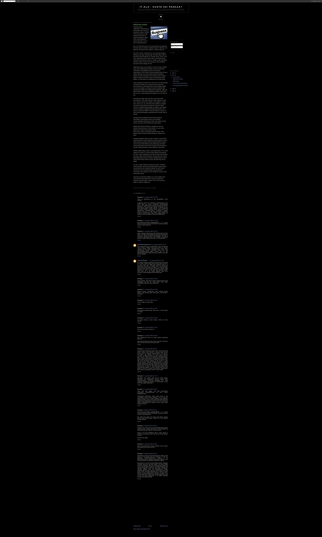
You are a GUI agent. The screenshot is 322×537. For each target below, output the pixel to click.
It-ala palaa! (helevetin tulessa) (180, 85)
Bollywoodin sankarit (178, 79)
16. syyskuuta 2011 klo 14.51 (150, 231)
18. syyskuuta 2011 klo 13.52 (150, 308)
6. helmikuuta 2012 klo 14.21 (150, 453)
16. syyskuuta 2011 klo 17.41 (157, 260)
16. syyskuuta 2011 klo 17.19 (159, 244)
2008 (173, 91)
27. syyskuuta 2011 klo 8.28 (150, 389)
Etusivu (150, 526)
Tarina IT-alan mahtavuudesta (180, 83)
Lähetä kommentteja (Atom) (143, 529)
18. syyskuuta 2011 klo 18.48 (150, 318)
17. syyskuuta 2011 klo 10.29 (150, 289)
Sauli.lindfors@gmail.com (144, 244)
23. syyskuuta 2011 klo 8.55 (150, 348)
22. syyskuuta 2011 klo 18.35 (150, 335)
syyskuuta (176, 77)
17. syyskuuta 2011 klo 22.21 (150, 300)
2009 (173, 88)
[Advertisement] (145, 513)
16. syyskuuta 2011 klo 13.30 (150, 220)
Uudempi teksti (137, 526)
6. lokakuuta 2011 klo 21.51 (149, 410)
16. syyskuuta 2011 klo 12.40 (150, 197)
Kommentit (175, 47)
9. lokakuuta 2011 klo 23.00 (149, 425)
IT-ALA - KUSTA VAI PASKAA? (161, 7)
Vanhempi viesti (164, 526)
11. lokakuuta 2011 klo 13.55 (150, 444)
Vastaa (139, 216)
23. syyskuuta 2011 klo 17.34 (150, 376)
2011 (173, 75)
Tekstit (174, 44)
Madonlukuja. (176, 81)
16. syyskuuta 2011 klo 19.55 (150, 278)
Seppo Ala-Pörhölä (142, 260)
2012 (173, 73)
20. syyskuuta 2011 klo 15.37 (150, 327)
